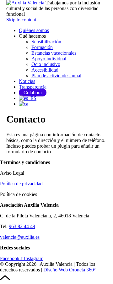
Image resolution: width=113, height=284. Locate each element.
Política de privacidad (21, 183)
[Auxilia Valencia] (26, 2)
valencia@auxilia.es (20, 237)
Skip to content (21, 19)
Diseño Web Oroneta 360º (69, 269)
